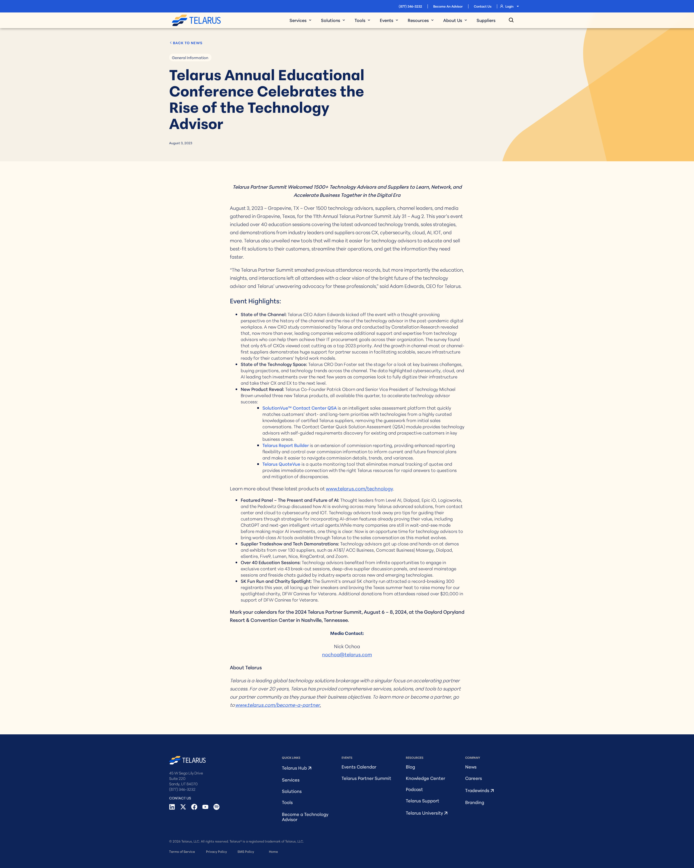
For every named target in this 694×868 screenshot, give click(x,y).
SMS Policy (245, 851)
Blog (410, 766)
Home (273, 851)
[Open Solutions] (344, 20)
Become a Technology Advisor (305, 816)
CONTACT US (180, 797)
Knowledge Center (425, 778)
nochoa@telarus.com (347, 654)
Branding (474, 802)
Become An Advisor (448, 6)
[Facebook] (194, 807)
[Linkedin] (172, 807)
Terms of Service (182, 851)
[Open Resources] (432, 20)
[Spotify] (216, 807)
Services (291, 779)
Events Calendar (359, 766)
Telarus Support (422, 800)
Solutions (292, 791)
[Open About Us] (466, 20)
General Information (190, 57)
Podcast (414, 789)
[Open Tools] (369, 20)
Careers (473, 778)
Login (509, 6)
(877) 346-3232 (410, 6)
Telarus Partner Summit (366, 778)
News (471, 766)
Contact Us (482, 6)
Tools (287, 802)
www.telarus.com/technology (359, 488)
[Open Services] (310, 20)
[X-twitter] (183, 807)
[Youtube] (205, 807)
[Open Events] (397, 20)
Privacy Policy (216, 851)
